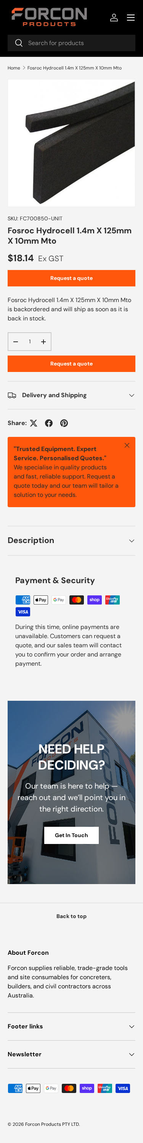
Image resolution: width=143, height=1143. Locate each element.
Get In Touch (71, 835)
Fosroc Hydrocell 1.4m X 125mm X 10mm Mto (74, 68)
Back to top (71, 916)
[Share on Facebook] (48, 423)
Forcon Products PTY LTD (52, 1124)
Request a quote (71, 278)
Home (14, 68)
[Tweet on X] (33, 423)
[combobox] (71, 43)
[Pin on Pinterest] (64, 423)
